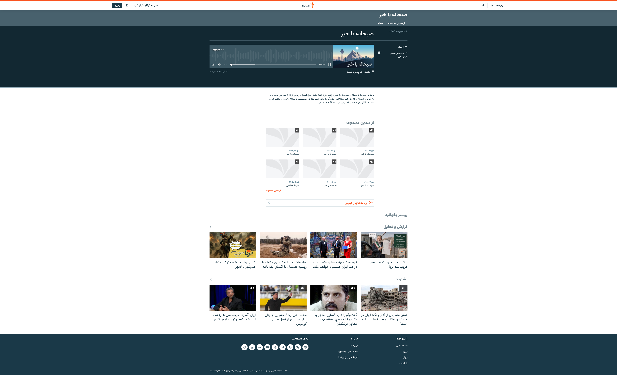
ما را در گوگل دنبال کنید (146, 5)
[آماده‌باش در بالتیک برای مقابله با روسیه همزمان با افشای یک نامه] (283, 245)
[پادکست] (127, 5)
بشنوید (401, 279)
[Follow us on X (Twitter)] (275, 347)
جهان (404, 357)
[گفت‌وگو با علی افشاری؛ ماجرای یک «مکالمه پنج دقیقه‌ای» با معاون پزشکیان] (333, 298)
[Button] (402, 48)
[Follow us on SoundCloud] (260, 347)
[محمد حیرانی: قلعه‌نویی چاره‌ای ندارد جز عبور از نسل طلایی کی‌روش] (283, 298)
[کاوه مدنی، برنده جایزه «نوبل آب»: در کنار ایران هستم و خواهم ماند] (333, 245)
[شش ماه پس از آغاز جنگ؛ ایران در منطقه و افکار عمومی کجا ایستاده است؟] (384, 298)
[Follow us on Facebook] (290, 347)
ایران (405, 351)
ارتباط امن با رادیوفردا (348, 357)
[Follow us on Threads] (244, 347)
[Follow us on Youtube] (267, 347)
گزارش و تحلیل (395, 227)
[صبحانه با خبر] (357, 137)
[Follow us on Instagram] (252, 347)
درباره (380, 23)
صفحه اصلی (401, 346)
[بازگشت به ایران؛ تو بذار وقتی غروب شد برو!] (384, 245)
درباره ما (354, 346)
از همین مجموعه (396, 23)
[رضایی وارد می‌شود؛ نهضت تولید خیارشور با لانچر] (233, 245)
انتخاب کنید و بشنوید (348, 351)
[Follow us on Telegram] (282, 347)
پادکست (403, 363)
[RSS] (298, 347)
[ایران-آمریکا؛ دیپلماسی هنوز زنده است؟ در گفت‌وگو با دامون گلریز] (233, 298)
